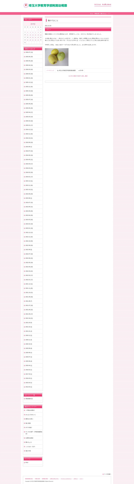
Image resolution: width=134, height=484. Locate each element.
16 (40, 34)
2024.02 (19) (29, 172)
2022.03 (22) (29, 271)
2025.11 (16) (29, 86)
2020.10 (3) (29, 344)
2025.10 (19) (29, 91)
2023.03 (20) (29, 219)
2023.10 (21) (29, 189)
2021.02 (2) (29, 327)
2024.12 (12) (29, 129)
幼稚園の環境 (45, 478)
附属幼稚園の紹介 (29, 478)
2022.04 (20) (29, 267)
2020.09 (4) (29, 348)
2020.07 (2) (29, 357)
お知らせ (76, 478)
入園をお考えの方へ (54, 478)
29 (38, 39)
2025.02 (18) (29, 121)
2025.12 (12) (29, 82)
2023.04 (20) (29, 215)
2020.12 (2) (29, 335)
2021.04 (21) (29, 318)
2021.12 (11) (29, 284)
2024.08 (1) (29, 146)
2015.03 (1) (29, 382)
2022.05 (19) (29, 262)
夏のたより (29, 442)
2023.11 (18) (29, 185)
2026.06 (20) (29, 56)
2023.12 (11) (29, 181)
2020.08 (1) (29, 352)
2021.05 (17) (29, 314)
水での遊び (29, 427)
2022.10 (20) (29, 241)
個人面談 (28, 423)
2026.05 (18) (29, 61)
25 (27, 39)
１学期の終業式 (30, 410)
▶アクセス (98, 4)
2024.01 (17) (29, 177)
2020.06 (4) (29, 361)
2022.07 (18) (29, 254)
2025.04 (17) (29, 112)
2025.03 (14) (29, 116)
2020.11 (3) (29, 340)
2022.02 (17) (29, 275)
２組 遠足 (84, 76)
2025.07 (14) (29, 99)
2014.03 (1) (29, 387)
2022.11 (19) (29, 237)
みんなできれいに (31, 414)
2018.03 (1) (29, 369)
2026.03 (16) (29, 69)
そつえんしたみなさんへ (66, 478)
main (78, 76)
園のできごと (104, 13)
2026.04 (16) (29, 65)
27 (32, 39)
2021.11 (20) (29, 288)
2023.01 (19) (29, 228)
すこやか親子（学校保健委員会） (34, 432)
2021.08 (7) (29, 301)
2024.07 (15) (29, 151)
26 (30, 39)
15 (38, 34)
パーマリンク (50, 70)
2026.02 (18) (29, 74)
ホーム (91, 13)
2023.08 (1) (29, 198)
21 (35, 37)
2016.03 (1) (29, 378)
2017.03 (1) (29, 374)
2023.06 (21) (29, 206)
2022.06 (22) (29, 258)
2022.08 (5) (29, 249)
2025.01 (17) (29, 125)
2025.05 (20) (29, 108)
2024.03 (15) (29, 168)
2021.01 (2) (29, 331)
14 (35, 34)
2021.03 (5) (29, 322)
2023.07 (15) (29, 202)
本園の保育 (97, 13)
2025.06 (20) (29, 104)
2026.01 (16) (29, 78)
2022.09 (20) (29, 245)
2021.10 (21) (29, 292)
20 (32, 37)
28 (35, 39)
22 (38, 37)
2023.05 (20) (29, 211)
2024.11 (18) (29, 134)
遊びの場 (28, 451)
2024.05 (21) (29, 159)
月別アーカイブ (30, 49)
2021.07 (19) (29, 305)
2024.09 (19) (29, 142)
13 (32, 34)
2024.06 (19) (29, 155)
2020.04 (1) (29, 365)
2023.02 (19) (29, 224)
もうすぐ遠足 (72, 76)
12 (30, 34)
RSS (27, 462)
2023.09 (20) (29, 194)
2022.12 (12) (29, 232)
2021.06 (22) (29, 309)
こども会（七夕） (31, 446)
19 (30, 37)
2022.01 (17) (29, 279)
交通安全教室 (29, 438)
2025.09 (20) (29, 95)
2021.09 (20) (29, 297)
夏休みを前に (29, 419)
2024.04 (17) (29, 164)
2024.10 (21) (29, 138)
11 (27, 34)
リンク (81, 478)
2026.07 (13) (29, 52)
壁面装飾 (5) (29, 398)
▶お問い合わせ (106, 4)
